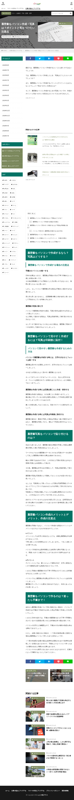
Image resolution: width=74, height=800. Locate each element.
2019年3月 (5, 100)
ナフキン (13, 251)
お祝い (13, 193)
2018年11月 (6, 115)
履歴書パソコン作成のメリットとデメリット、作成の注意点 (47, 238)
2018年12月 (6, 110)
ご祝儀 (15, 222)
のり (5, 260)
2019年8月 (5, 75)
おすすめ (15, 184)
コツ (14, 214)
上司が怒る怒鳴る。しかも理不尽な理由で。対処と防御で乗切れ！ (58, 743)
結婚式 (19, 13)
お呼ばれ (6, 188)
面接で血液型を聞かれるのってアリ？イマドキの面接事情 (57, 715)
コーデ (13, 209)
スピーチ (6, 239)
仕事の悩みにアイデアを (33, 8)
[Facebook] (30, 58)
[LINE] (68, 58)
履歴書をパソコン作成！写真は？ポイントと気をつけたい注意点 (42, 50)
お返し (5, 201)
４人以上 (13, 180)
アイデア (6, 184)
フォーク (6, 272)
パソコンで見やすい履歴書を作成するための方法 (46, 231)
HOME (5, 50)
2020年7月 (5, 70)
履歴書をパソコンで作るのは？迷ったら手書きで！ (44, 242)
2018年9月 (5, 126)
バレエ (13, 264)
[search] (71, 13)
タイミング (7, 243)
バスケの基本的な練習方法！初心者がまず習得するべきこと (58, 757)
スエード (6, 234)
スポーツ (15, 239)
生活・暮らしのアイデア (11, 166)
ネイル (5, 255)
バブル (5, 264)
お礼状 (5, 193)
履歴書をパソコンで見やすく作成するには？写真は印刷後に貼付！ (47, 226)
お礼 (14, 188)
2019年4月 (5, 95)
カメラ (13, 201)
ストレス (15, 234)
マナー (14, 13)
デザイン (16, 243)
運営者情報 (65, 790)
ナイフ (5, 251)
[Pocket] (58, 58)
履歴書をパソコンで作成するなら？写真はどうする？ (45, 218)
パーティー (13, 260)
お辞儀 (13, 197)
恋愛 (26, 13)
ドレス (15, 247)
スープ (13, 230)
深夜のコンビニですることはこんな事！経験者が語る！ (58, 729)
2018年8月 (5, 131)
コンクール (7, 222)
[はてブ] (49, 58)
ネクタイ (13, 255)
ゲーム (14, 205)
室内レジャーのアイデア (11, 161)
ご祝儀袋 (6, 226)
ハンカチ (6, 268)
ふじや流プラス (43, 795)
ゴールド (6, 214)
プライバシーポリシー (53, 790)
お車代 (5, 197)
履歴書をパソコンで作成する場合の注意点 (44, 222)
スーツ (5, 230)
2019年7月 (5, 80)
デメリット (7, 247)
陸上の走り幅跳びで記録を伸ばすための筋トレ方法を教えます (58, 701)
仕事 (30, 13)
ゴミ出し (6, 218)
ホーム (3, 8)
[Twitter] (39, 58)
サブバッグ (15, 226)
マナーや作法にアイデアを (15, 8)
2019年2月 (5, 105)
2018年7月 (5, 136)
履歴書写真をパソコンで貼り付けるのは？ (42, 234)
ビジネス (15, 268)
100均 (5, 180)
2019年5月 (5, 90)
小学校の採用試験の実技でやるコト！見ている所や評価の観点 (57, 770)
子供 (23, 13)
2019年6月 (5, 85)
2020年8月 (5, 65)
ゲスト (5, 209)
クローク (6, 205)
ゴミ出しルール (17, 218)
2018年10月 (6, 120)
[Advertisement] (49, 112)
